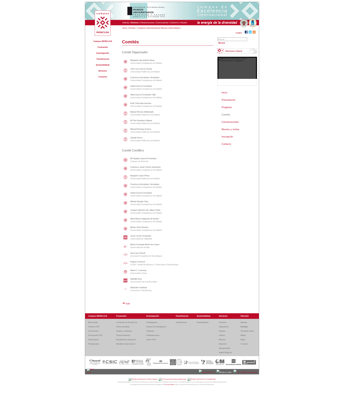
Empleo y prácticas (124, 331)
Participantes (93, 344)
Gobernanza (93, 340)
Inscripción (227, 136)
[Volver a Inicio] (91, 372)
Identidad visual (247, 331)
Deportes (222, 344)
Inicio (124, 28)
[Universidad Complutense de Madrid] (243, 23)
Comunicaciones (230, 122)
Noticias (125, 23)
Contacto (102, 77)
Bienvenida (93, 322)
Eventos (132, 28)
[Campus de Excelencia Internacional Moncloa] (103, 35)
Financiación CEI (95, 335)
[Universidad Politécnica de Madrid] (252, 23)
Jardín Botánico (225, 352)
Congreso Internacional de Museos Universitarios (158, 28)
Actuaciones (93, 331)
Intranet (183, 23)
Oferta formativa (123, 327)
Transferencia (102, 59)
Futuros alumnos (123, 335)
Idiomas (222, 331)
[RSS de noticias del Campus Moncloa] (255, 33)
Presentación (228, 100)
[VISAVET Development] (245, 372)
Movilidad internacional (125, 344)
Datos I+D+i (151, 340)
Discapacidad (224, 348)
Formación (103, 47)
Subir (128, 304)
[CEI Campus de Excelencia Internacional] (173, 379)
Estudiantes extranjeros (126, 340)
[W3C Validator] (207, 372)
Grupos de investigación (156, 327)
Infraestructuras (147, 23)
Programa (227, 107)
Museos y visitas (230, 129)
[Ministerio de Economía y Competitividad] (201, 379)
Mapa (243, 340)
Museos (222, 340)
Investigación (102, 53)
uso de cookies (169, 384)
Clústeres (174, 23)
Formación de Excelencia (126, 322)
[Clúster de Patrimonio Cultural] (234, 51)
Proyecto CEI (93, 327)
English (239, 33)
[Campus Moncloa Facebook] (247, 33)
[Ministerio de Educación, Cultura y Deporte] (144, 379)
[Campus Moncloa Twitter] (251, 33)
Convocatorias (162, 23)
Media (243, 335)
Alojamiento (224, 327)
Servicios (102, 71)
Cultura (222, 335)
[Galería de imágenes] (237, 71)
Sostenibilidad (102, 65)
